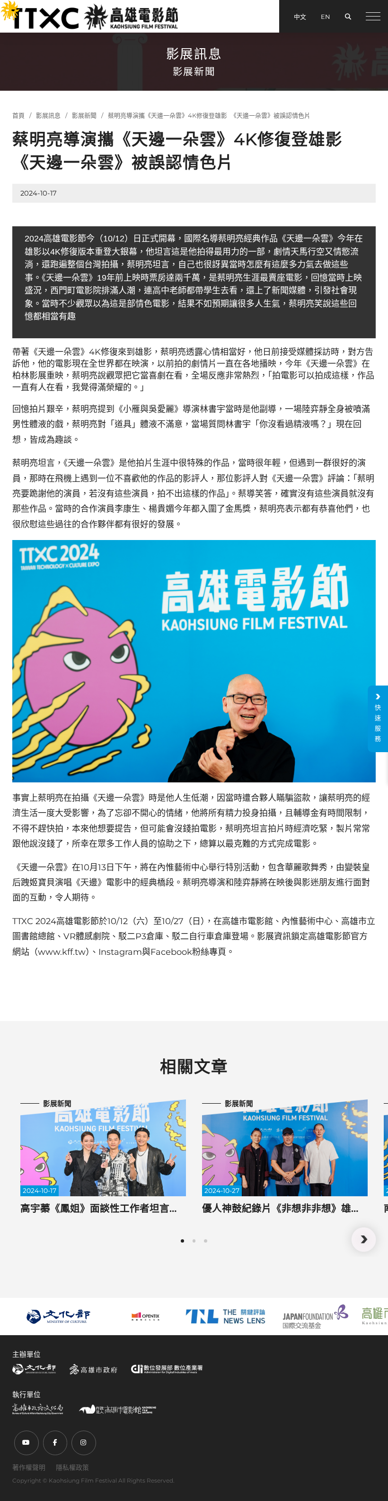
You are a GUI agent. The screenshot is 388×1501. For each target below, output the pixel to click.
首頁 (18, 115)
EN (325, 16)
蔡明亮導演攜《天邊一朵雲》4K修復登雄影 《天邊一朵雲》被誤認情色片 (209, 115)
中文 (300, 16)
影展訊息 (48, 115)
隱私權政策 (72, 1467)
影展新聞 (84, 115)
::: (4, 6)
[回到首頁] (94, 16)
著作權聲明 (28, 1467)
